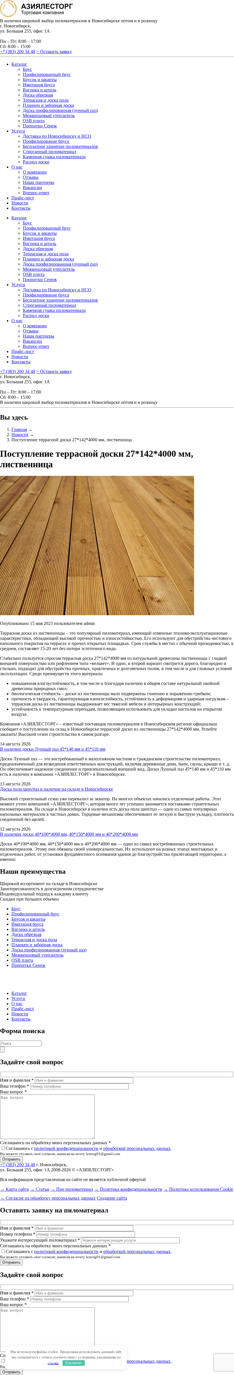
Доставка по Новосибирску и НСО (57, 136)
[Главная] (36, 15)
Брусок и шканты (40, 79)
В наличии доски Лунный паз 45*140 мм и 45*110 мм (52, 749)
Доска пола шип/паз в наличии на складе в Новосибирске (56, 789)
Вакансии (32, 187)
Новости (19, 203)
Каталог (19, 64)
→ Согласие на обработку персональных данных (48, 1198)
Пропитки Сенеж (40, 125)
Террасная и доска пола (45, 100)
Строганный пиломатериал (49, 151)
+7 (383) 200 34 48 (17, 51)
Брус (27, 69)
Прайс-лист (22, 197)
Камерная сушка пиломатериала (54, 156)
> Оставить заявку (54, 51)
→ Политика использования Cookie (198, 1189)
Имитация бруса (39, 84)
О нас (17, 167)
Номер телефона (17, 1234)
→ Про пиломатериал (72, 1189)
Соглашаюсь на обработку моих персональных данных (55, 1142)
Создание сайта (112, 1198)
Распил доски (36, 161)
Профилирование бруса (46, 141)
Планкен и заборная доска (48, 105)
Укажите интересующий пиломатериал (40, 1240)
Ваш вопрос (13, 1091)
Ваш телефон (14, 1086)
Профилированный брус (47, 74)
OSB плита (34, 120)
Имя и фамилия (17, 1080)
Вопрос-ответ (36, 192)
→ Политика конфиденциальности (128, 1189)
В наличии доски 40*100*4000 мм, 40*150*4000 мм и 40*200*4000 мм (69, 834)
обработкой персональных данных (137, 1148)
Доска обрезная (38, 95)
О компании (35, 172)
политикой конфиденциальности (66, 1148)
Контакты (21, 208)
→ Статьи (39, 1189)
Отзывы (31, 177)
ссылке (53, 1363)
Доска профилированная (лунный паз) (60, 110)
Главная (19, 429)
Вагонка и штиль (39, 89)
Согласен (73, 1363)
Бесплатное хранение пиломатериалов (60, 146)
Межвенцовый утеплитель (49, 115)
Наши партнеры (38, 182)
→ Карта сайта (14, 1189)
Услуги (18, 131)
